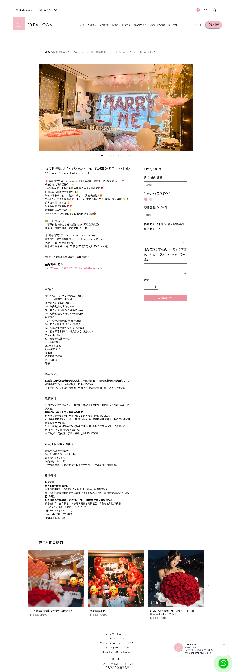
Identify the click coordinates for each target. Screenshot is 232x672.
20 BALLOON (39, 25)
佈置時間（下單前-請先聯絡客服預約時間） (164, 226)
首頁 (47, 52)
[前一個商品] (23, 586)
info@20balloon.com (22, 10)
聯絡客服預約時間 (156, 207)
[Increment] (156, 287)
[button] (214, 10)
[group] (116, 586)
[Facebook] (200, 24)
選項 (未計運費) (154, 177)
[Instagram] (196, 24)
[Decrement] (146, 287)
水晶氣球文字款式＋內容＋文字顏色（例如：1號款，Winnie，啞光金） (165, 254)
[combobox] (165, 185)
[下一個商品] (209, 586)
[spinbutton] (151, 287)
